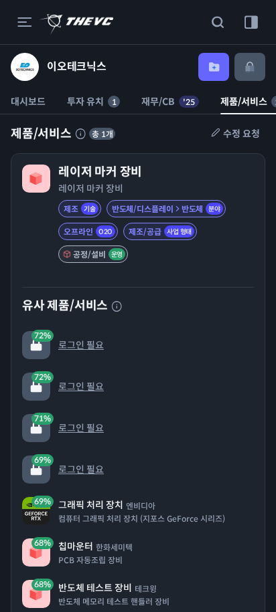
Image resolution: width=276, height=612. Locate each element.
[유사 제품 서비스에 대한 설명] (117, 306)
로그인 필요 (69, 340)
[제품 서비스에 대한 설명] (80, 134)
